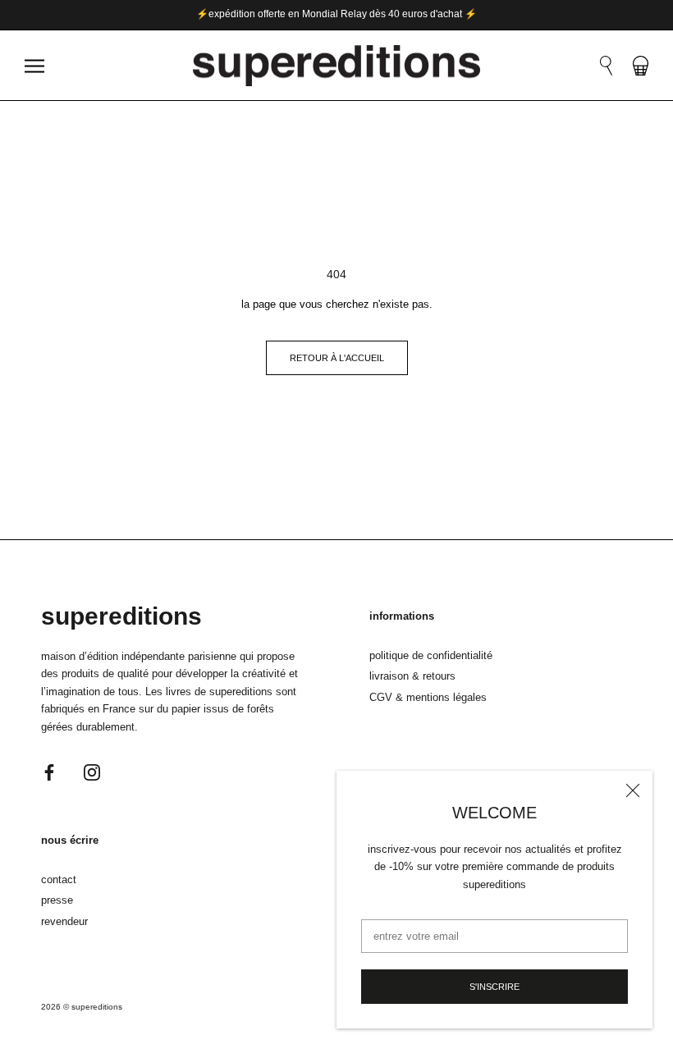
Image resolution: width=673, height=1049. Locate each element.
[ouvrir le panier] (640, 66)
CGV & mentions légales (428, 697)
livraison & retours (412, 676)
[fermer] (632, 790)
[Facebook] (49, 771)
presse (57, 900)
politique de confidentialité (430, 655)
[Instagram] (92, 771)
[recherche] (606, 66)
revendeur (64, 921)
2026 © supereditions (81, 1006)
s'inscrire (494, 987)
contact (58, 879)
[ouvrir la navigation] (34, 66)
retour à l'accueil (337, 358)
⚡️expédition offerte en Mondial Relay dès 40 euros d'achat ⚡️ (336, 14)
